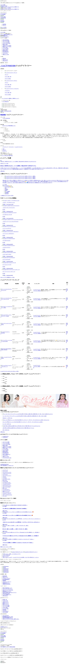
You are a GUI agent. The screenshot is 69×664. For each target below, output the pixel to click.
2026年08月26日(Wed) (4, 464)
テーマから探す (6, 48)
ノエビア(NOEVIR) (8, 66)
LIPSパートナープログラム (8, 590)
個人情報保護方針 (6, 579)
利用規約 (4, 580)
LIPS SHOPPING (6, 39)
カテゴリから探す (6, 40)
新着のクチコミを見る (7, 46)
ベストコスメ (5, 53)
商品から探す (5, 44)
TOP (3, 148)
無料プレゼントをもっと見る (6, 546)
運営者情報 (5, 576)
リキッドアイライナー (7, 475)
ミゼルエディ (5, 437)
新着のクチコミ (6, 603)
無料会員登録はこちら (8, 34)
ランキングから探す (6, 43)
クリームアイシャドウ (7, 472)
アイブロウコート (6, 489)
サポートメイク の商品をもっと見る (7, 277)
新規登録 (4, 24)
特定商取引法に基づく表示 (8, 616)
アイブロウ (5, 477)
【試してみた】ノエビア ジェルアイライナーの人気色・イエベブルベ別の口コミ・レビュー (21, 557)
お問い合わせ (5, 60)
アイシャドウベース (6, 490)
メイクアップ (5, 146)
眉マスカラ (5, 480)
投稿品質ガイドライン (7, 591)
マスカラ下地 (5, 481)
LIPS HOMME (5, 612)
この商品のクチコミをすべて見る (6, 195)
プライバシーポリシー (7, 581)
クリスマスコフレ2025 (7, 457)
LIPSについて (5, 59)
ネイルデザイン (6, 52)
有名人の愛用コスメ (6, 454)
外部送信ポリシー (6, 582)
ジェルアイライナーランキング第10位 (36, 366)
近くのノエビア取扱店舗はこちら (9, 125)
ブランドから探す (6, 42)
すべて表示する (6, 101)
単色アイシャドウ (6, 491)
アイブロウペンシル (6, 482)
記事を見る (2, 431)
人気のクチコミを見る (7, 45)
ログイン (4, 25)
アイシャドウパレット (7, 492)
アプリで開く (3, 4)
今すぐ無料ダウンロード (5, 646)
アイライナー (11, 146)
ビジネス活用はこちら (7, 594)
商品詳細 (2, 68)
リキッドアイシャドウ (7, 485)
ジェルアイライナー (19, 146)
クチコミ (4, 149)
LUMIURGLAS (5, 436)
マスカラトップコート (7, 493)
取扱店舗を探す (6, 51)
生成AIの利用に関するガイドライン (9, 592)
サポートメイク (6, 556)
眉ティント (5, 488)
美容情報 (4, 609)
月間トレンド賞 (6, 54)
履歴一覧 (5, 35)
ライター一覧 (5, 600)
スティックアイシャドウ (7, 494)
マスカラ (4, 476)
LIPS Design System (6, 593)
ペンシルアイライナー (7, 483)
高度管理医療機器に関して (8, 617)
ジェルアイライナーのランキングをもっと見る (9, 371)
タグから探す (5, 47)
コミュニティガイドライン (8, 589)
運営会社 (4, 58)
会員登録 (2, 626)
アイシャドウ (5, 471)
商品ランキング (6, 604)
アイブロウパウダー (6, 479)
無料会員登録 (12, 646)
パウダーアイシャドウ (7, 473)
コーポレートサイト (6, 578)
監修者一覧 (5, 599)
